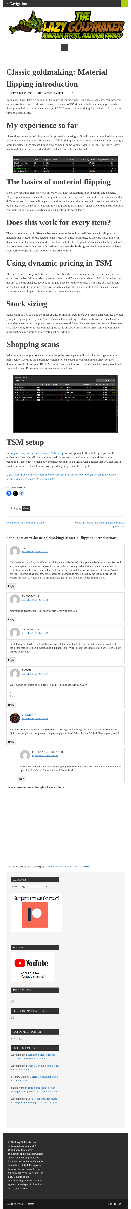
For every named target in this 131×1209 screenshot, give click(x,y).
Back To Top (114, 1203)
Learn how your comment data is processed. (68, 866)
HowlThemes (27, 1203)
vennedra (29, 715)
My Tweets (17, 1038)
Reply (11, 586)
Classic (26, 508)
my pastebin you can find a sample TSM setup (37, 453)
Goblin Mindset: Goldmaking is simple (26, 522)
